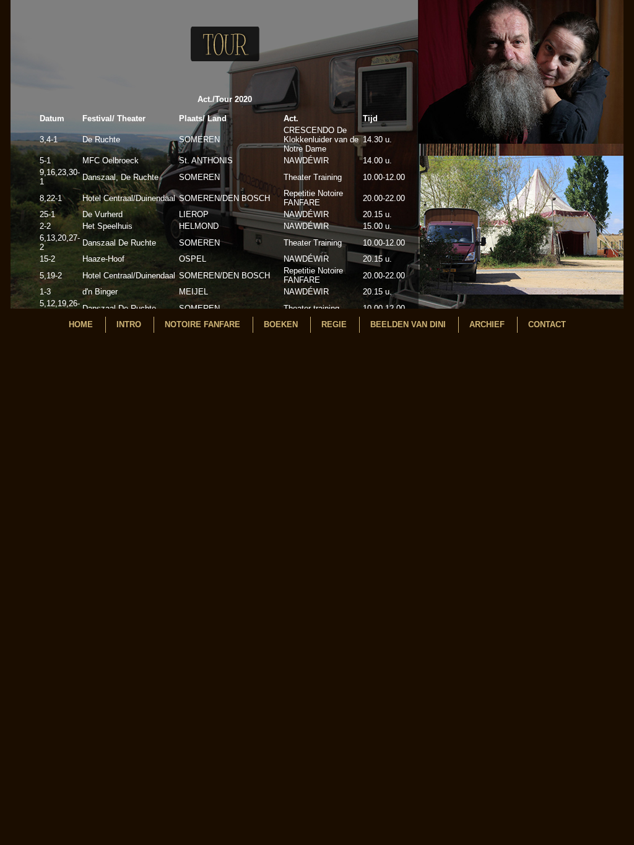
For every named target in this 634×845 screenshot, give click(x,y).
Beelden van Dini (408, 324)
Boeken (281, 324)
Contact (547, 324)
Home (81, 324)
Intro (128, 324)
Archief (487, 324)
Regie (334, 324)
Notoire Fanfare (202, 324)
